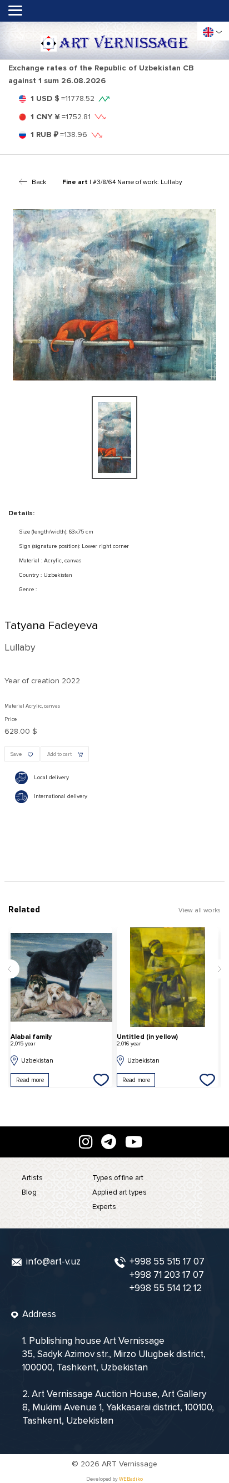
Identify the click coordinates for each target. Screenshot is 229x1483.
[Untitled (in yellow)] (167, 977)
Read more (30, 1080)
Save (16, 754)
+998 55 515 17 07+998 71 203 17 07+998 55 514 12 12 (167, 1275)
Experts (104, 1206)
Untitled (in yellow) (147, 1040)
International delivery (60, 796)
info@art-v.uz (53, 1261)
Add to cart (59, 754)
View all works (199, 910)
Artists (32, 1178)
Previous (9, 969)
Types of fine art (117, 1178)
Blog (29, 1192)
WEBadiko (131, 1479)
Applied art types (119, 1192)
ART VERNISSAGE (123, 43)
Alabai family (31, 1040)
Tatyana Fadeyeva (51, 625)
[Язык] (208, 32)
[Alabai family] (61, 977)
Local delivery (51, 777)
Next (219, 969)
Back (39, 182)
